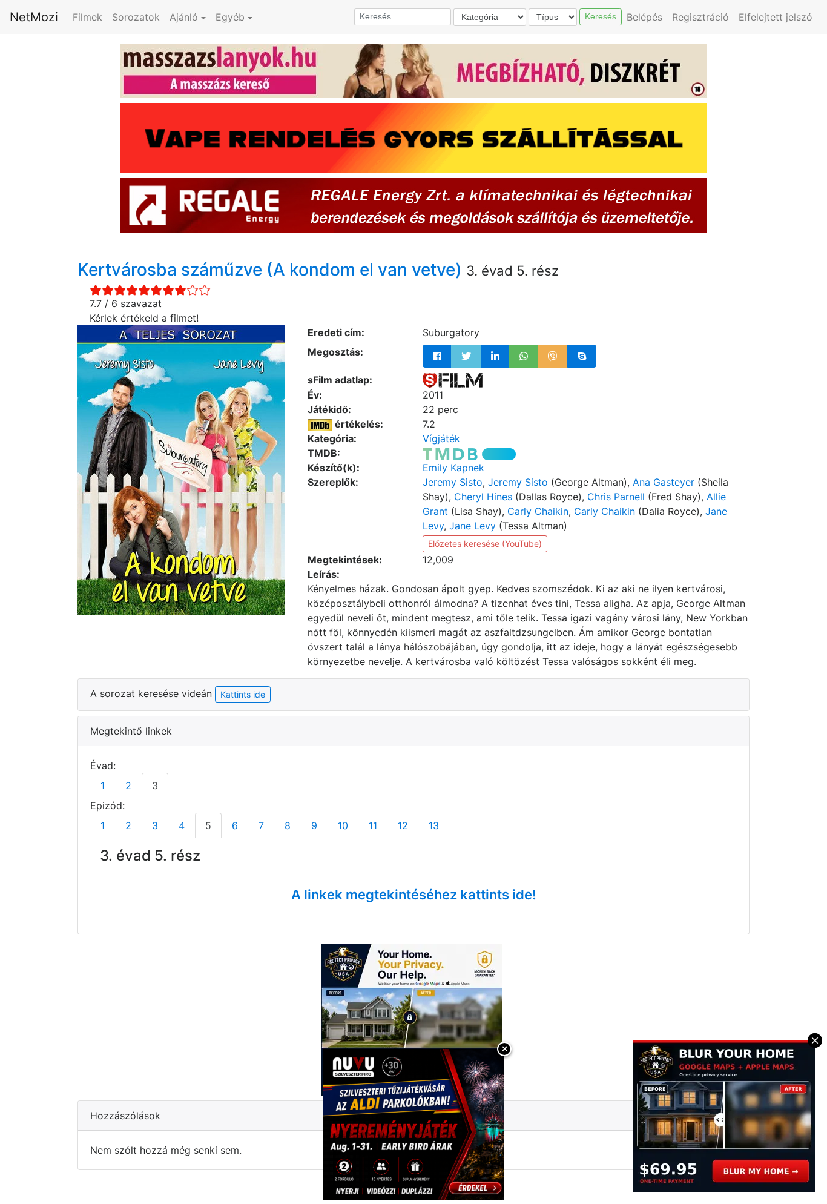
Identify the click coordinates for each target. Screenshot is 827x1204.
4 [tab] (182, 825)
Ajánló (184, 17)
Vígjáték (441, 438)
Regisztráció (700, 17)
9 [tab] (314, 825)
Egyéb (230, 17)
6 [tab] (235, 825)
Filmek (87, 17)
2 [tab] (128, 785)
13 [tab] (434, 825)
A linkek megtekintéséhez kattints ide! (413, 894)
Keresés (600, 16)
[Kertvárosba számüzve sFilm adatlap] (453, 380)
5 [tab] (208, 825)
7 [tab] (261, 825)
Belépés (644, 17)
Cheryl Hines (483, 497)
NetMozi (34, 17)
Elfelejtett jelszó (775, 17)
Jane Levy (472, 526)
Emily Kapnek (453, 467)
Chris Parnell (616, 497)
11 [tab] (373, 825)
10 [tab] (343, 825)
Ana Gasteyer (663, 482)
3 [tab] (155, 785)
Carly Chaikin (537, 511)
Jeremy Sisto (453, 482)
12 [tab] (403, 825)
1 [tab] (102, 785)
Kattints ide (242, 694)
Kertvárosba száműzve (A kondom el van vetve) (271, 269)
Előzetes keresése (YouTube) (485, 543)
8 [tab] (288, 825)
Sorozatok (136, 17)
